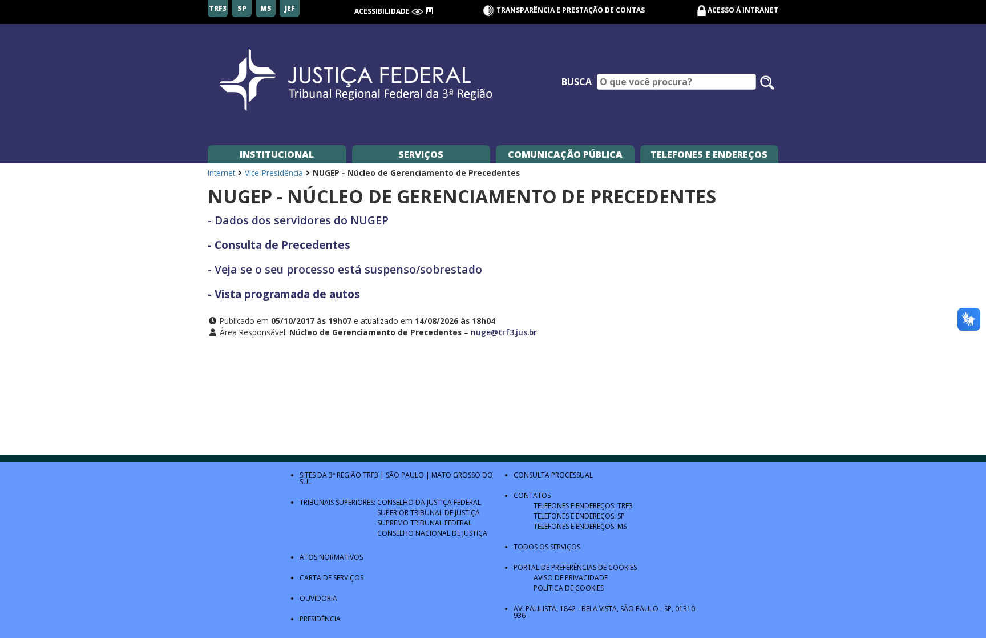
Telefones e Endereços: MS (580, 526)
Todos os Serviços (547, 547)
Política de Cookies (569, 588)
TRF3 (370, 475)
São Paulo (405, 475)
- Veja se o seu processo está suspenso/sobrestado (345, 269)
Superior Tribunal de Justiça (428, 512)
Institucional (277, 154)
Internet (221, 172)
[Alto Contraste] (417, 11)
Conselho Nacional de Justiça (432, 533)
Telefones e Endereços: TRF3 (583, 506)
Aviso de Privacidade (571, 578)
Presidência (320, 619)
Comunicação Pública (565, 154)
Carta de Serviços (331, 578)
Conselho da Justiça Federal (429, 502)
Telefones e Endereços (708, 154)
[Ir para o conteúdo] (429, 11)
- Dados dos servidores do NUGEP (298, 220)
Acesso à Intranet (743, 10)
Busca (576, 81)
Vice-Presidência (274, 172)
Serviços (420, 154)
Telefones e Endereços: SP (579, 516)
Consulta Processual (553, 475)
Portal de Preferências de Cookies (575, 567)
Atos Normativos (331, 557)
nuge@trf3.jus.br (504, 332)
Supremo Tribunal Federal (424, 523)
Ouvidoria (318, 598)
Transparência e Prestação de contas (570, 10)
